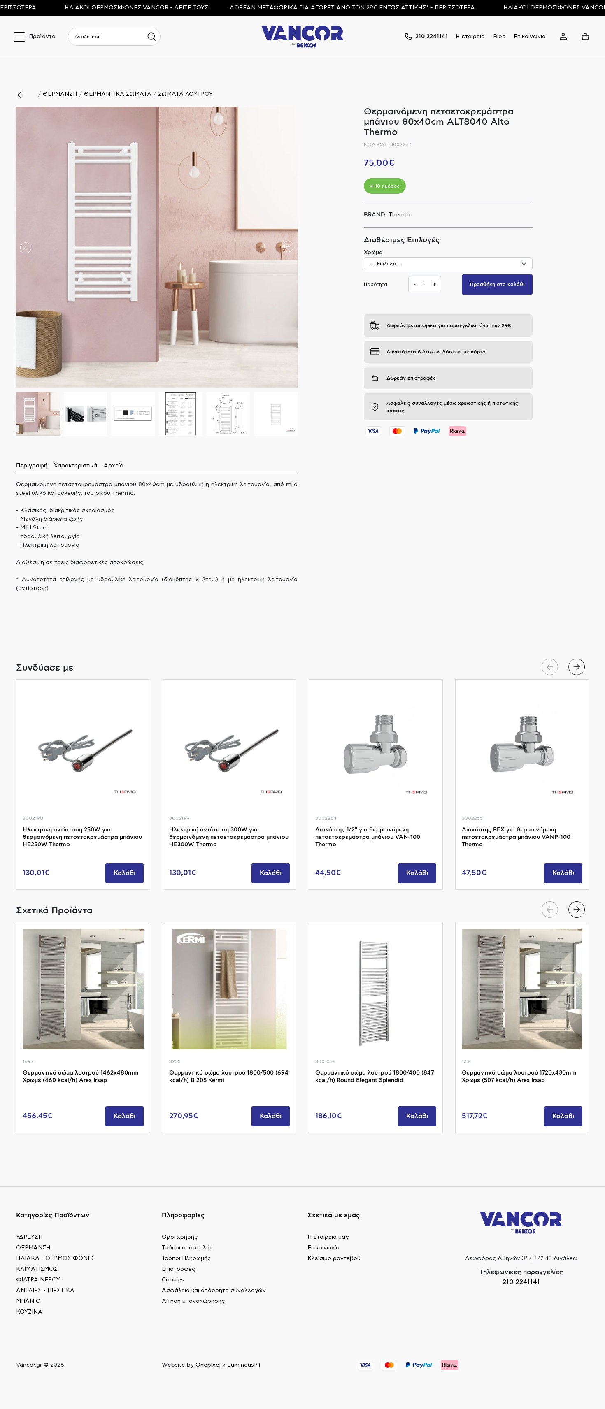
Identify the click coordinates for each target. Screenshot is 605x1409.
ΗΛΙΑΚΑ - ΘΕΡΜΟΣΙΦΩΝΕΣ (55, 1258)
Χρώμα (373, 252)
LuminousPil (243, 1365)
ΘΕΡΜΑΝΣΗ (60, 94)
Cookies (173, 1280)
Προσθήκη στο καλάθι (497, 284)
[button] (287, 247)
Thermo (399, 215)
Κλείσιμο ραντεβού (334, 1258)
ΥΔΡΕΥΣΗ (29, 1237)
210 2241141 (521, 1282)
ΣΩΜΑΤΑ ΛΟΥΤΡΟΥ (185, 94)
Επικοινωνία (530, 36)
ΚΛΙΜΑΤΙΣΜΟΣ (37, 1269)
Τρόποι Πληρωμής (186, 1258)
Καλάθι (124, 873)
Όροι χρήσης (180, 1237)
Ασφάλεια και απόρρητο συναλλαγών (214, 1290)
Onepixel (208, 1365)
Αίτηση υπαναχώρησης (193, 1301)
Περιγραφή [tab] (31, 466)
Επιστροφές (178, 1269)
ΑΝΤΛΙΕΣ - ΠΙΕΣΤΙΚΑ (45, 1290)
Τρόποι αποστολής (187, 1248)
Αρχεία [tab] (113, 466)
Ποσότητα (375, 284)
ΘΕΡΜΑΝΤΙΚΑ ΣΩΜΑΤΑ (117, 94)
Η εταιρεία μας (328, 1237)
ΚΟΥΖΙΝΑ (29, 1312)
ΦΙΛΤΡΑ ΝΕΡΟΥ (38, 1280)
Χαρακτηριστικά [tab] (75, 466)
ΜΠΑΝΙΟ (28, 1301)
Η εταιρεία (470, 36)
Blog (499, 36)
